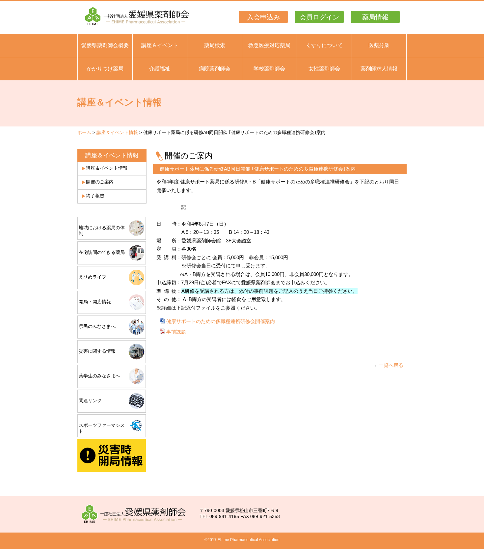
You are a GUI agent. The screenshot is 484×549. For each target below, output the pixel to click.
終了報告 (95, 195)
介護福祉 (159, 68)
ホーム (84, 132)
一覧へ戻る (391, 365)
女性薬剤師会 (324, 68)
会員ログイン (319, 17)
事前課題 (176, 332)
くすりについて (324, 45)
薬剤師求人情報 (379, 68)
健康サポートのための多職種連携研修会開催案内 (220, 321)
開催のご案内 (100, 181)
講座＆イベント (159, 45)
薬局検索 (214, 45)
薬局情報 (375, 17)
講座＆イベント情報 (117, 132)
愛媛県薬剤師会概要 (105, 45)
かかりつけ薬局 (105, 68)
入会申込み (263, 17)
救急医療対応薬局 (269, 45)
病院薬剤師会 (214, 68)
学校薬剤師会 (269, 68)
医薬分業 (379, 45)
